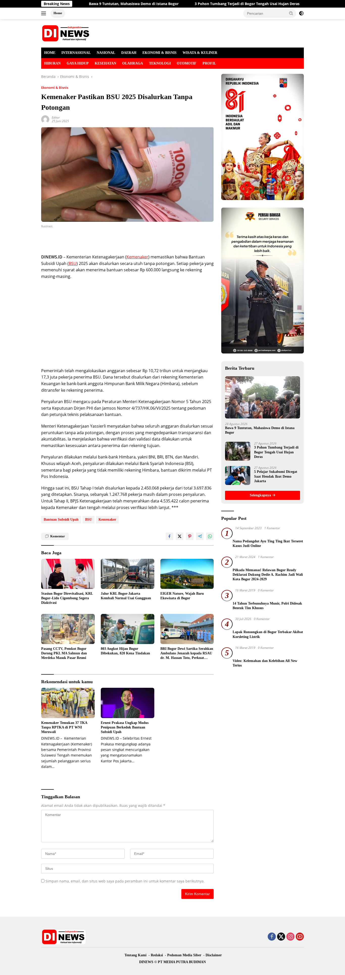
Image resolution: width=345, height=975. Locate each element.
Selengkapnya (261, 495)
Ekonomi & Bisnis (54, 87)
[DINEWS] (66, 33)
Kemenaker (137, 257)
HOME (49, 53)
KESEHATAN (105, 63)
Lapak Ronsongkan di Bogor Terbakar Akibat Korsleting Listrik (268, 634)
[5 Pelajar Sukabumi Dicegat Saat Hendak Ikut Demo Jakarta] (237, 475)
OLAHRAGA (132, 63)
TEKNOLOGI (160, 63)
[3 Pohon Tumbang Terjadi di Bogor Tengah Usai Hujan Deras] (237, 451)
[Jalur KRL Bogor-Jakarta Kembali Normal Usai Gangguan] (127, 574)
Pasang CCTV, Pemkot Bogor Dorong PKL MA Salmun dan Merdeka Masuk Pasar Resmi (64, 653)
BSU (73, 263)
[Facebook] (272, 937)
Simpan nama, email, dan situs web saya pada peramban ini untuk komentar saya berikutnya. (125, 881)
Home (58, 13)
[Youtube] (300, 937)
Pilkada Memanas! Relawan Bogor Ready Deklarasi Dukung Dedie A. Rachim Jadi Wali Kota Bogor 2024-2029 (268, 574)
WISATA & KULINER (200, 53)
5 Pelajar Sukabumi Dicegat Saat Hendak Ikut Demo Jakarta (275, 476)
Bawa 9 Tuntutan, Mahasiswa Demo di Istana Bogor (104, 4)
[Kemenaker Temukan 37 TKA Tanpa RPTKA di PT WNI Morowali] (68, 703)
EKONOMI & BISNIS (159, 53)
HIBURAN (52, 63)
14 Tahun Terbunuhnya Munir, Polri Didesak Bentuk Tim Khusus (267, 606)
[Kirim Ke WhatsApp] (210, 536)
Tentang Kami (135, 955)
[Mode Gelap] (301, 13)
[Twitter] (281, 937)
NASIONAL (106, 53)
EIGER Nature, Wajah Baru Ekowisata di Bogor (182, 596)
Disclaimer (214, 955)
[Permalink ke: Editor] (45, 119)
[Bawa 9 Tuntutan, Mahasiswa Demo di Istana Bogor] (262, 397)
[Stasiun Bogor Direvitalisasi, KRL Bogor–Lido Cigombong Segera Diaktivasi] (68, 574)
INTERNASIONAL (76, 53)
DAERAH (128, 53)
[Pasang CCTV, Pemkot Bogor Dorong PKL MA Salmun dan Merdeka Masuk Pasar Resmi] (68, 629)
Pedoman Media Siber (184, 955)
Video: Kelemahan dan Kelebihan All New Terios (265, 663)
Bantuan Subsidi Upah (61, 519)
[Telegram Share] (200, 536)
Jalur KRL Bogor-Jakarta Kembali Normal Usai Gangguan (126, 596)
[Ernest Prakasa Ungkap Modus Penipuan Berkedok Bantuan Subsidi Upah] (127, 703)
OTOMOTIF (186, 63)
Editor (56, 117)
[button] (291, 13)
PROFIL (209, 63)
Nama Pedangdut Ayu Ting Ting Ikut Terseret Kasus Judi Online (268, 543)
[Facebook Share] (169, 536)
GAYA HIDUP (78, 63)
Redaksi (157, 955)
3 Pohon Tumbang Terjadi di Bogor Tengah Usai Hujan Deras (217, 4)
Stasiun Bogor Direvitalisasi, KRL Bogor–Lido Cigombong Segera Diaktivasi (67, 598)
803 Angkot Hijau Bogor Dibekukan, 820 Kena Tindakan (125, 651)
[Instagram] (290, 937)
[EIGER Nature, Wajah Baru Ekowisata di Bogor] (187, 574)
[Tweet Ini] (179, 536)
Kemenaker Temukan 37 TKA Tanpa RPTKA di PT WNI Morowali (64, 727)
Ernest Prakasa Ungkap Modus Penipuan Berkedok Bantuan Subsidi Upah (125, 727)
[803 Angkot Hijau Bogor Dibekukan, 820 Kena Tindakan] (127, 629)
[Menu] (44, 13)
